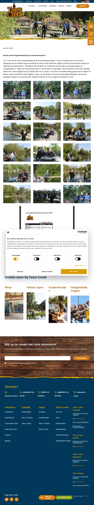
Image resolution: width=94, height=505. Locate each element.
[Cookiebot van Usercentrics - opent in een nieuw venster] (79, 232)
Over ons (29, 1)
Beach (61, 6)
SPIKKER (86, 496)
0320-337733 (79, 482)
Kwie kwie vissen (11, 429)
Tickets (83, 6)
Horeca (52, 6)
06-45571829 (79, 465)
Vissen (31, 6)
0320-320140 (79, 419)
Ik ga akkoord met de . (21, 363)
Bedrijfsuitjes (26, 412)
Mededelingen (61, 429)
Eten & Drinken (27, 418)
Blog (52, 1)
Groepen (42, 412)
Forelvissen (9, 412)
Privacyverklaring (62, 435)
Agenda (7, 441)
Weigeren (20, 271)
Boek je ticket (48, 497)
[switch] (36, 258)
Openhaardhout (17, 1)
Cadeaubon (65, 497)
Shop (58, 418)
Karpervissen (9, 418)
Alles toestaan (73, 271)
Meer (75, 1)
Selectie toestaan (47, 271)
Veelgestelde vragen (63, 1)
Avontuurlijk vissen (11, 423)
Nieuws (46, 1)
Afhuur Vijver (26, 423)
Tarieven (8, 435)
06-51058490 (79, 446)
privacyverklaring (25, 363)
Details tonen (79, 265)
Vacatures (37, 1)
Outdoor (43, 6)
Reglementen (61, 423)
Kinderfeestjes (44, 418)
